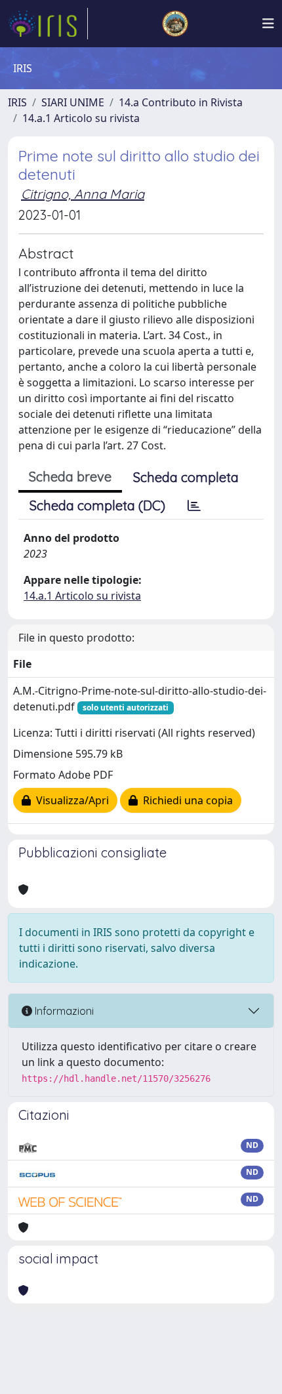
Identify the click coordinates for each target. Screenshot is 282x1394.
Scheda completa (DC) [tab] (97, 505)
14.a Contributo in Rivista (181, 102)
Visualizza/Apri (70, 800)
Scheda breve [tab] (70, 476)
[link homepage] (48, 23)
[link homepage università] (175, 23)
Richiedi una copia (185, 800)
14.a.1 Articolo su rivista (81, 118)
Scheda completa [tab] (186, 477)
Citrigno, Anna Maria (82, 194)
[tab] (194, 506)
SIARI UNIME (72, 102)
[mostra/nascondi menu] (268, 23)
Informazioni (63, 1010)
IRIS (17, 102)
